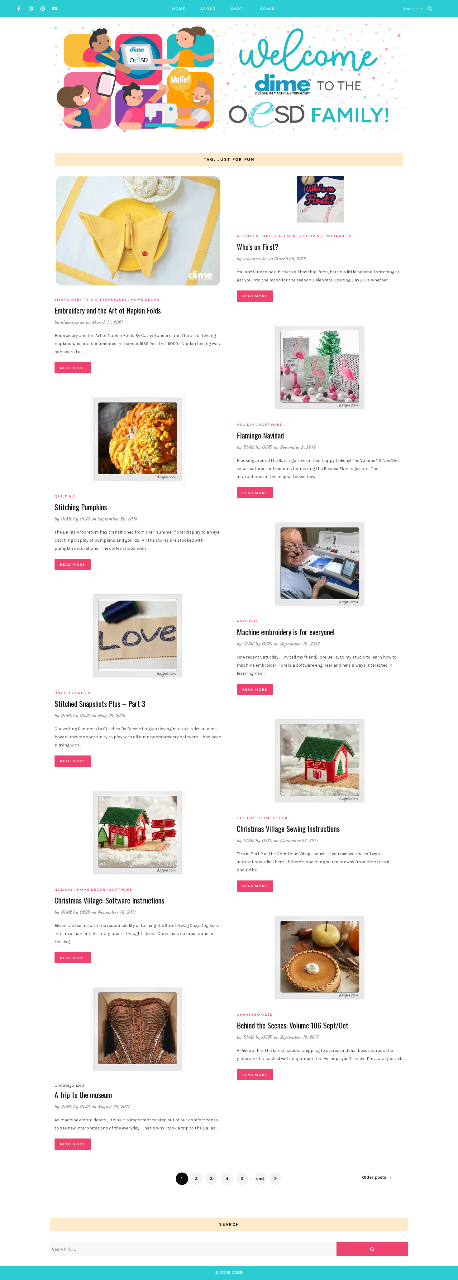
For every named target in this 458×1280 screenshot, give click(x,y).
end (260, 1178)
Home (178, 9)
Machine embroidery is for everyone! (286, 631)
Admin (267, 9)
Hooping (313, 236)
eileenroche (72, 322)
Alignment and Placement (268, 236)
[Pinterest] (31, 8)
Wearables (339, 236)
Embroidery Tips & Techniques (91, 299)
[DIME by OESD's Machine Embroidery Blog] (229, 77)
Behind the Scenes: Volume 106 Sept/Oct (292, 1025)
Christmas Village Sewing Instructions (288, 828)
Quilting (65, 496)
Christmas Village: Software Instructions (109, 900)
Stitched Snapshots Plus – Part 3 (100, 703)
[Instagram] (42, 8)
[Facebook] (19, 8)
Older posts (377, 1177)
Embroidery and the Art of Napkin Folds (108, 310)
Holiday (246, 424)
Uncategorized (73, 693)
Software (270, 424)
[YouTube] (54, 8)
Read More (72, 368)
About (208, 9)
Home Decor (145, 299)
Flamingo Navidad (260, 435)
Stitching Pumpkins (81, 506)
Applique (247, 621)
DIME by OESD (258, 447)
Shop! (238, 9)
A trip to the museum (83, 1094)
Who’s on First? (258, 246)
